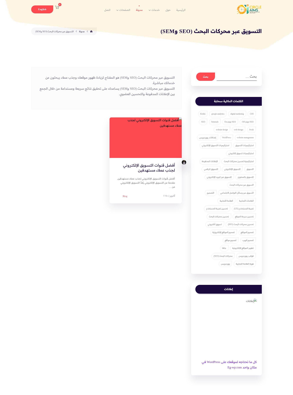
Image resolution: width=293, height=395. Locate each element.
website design (222, 129)
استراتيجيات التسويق (244, 145)
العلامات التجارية (246, 201)
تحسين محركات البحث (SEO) (241, 224)
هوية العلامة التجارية (245, 264)
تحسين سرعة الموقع (244, 216)
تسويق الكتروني (215, 224)
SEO (203, 122)
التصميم (210, 193)
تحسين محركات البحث (219, 216)
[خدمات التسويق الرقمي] (249, 9)
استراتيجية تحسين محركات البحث (239, 161)
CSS (252, 114)
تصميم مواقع (230, 240)
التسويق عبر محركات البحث (242, 185)
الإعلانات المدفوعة (210, 161)
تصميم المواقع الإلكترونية (223, 232)
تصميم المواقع (247, 232)
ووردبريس (225, 264)
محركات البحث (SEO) (223, 256)
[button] (57, 7)
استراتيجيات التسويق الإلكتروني (215, 145)
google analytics (217, 114)
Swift (251, 129)
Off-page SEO (248, 122)
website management (245, 137)
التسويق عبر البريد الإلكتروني (219, 177)
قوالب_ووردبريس (246, 256)
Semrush (214, 122)
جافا (224, 248)
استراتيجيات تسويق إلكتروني (241, 153)
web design (238, 129)
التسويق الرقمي (211, 169)
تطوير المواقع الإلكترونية (243, 248)
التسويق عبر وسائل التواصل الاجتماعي (237, 193)
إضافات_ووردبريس (207, 137)
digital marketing (237, 114)
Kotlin (202, 114)
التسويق (250, 169)
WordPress (226, 137)
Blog (125, 196)
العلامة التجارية (226, 201)
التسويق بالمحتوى (246, 177)
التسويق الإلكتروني (232, 169)
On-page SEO (230, 122)
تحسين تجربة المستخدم (217, 208)
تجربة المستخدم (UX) (244, 208)
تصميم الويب (248, 240)
